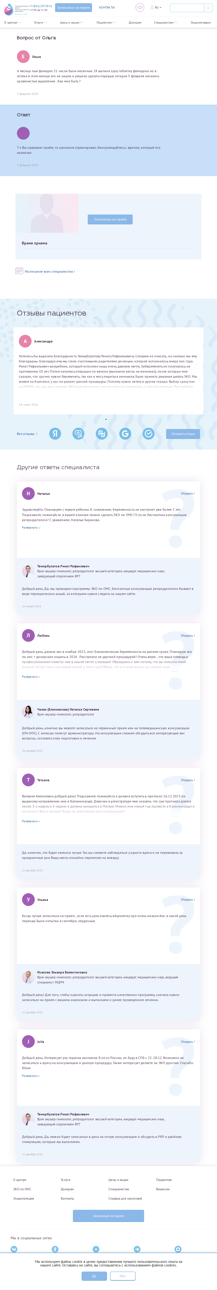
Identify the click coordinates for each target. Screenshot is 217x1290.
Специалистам (163, 22)
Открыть (187, 493)
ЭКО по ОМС (22, 1189)
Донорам (135, 22)
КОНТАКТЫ (107, 7)
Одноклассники (62, 1256)
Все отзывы (26, 434)
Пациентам (104, 22)
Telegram (140, 1256)
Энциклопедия (201, 22)
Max (177, 1256)
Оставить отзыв (183, 434)
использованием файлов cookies (150, 1265)
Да (94, 1276)
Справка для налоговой (125, 1198)
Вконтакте (18, 1256)
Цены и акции (69, 22)
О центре (10, 22)
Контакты (67, 1198)
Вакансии (163, 1189)
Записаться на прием (110, 219)
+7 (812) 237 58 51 (41, 6)
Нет (123, 1276)
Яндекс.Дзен (101, 1256)
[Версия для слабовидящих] (140, 7)
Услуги (38, 22)
